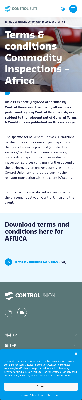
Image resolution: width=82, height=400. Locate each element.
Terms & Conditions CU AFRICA (36, 262)
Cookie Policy (28, 395)
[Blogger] (22, 312)
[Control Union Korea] (21, 8)
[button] (76, 354)
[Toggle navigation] (73, 9)
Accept (41, 386)
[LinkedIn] (9, 312)
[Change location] (63, 8)
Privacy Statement (48, 395)
